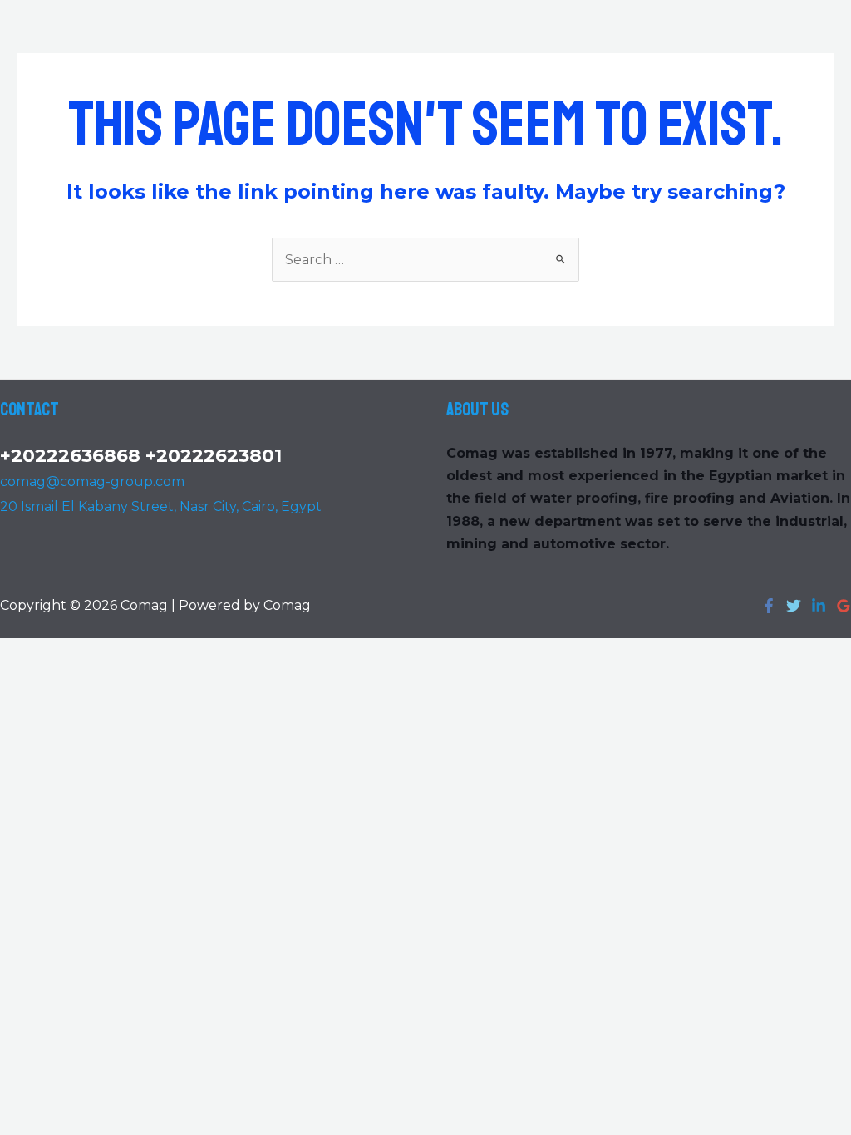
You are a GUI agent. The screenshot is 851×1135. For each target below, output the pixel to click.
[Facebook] (768, 605)
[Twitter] (793, 605)
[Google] (843, 605)
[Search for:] (425, 260)
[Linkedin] (818, 605)
